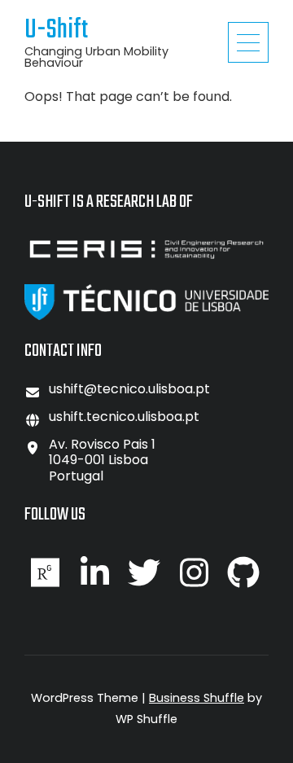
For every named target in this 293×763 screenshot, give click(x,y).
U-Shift (56, 30)
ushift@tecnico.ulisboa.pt (129, 388)
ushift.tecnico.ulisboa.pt (124, 416)
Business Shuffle (196, 698)
